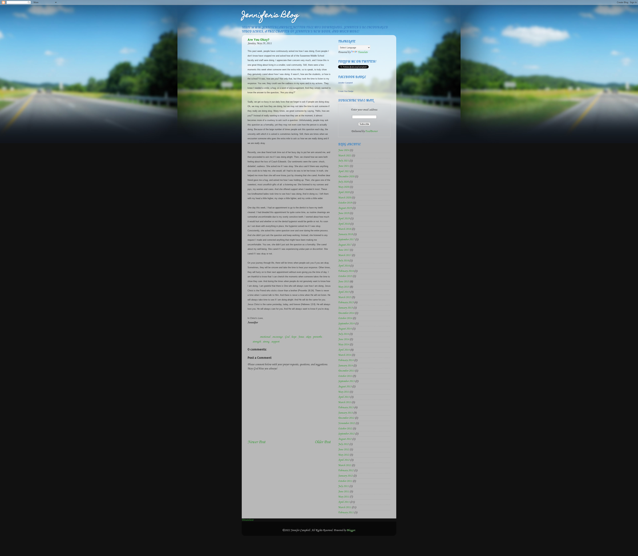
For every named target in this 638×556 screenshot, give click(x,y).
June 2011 (343, 491)
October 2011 (345, 481)
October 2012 (345, 428)
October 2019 (345, 202)
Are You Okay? (258, 39)
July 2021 (343, 160)
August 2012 (345, 439)
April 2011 (344, 502)
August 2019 (345, 208)
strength (257, 341)
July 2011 (343, 486)
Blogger (351, 530)
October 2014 (345, 318)
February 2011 (346, 512)
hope (294, 336)
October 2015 (345, 276)
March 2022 (344, 155)
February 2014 (346, 360)
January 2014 (345, 365)
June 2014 (343, 339)
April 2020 (344, 192)
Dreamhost (247, 520)
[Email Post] (256, 336)
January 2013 (345, 412)
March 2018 (344, 229)
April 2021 (344, 171)
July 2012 (343, 444)
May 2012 (343, 454)
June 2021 (343, 166)
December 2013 (346, 370)
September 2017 (346, 239)
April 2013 (344, 397)
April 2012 (344, 460)
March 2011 (344, 507)
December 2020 (346, 176)
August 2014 (345, 328)
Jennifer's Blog (270, 15)
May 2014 (343, 344)
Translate (363, 52)
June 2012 (343, 449)
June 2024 (343, 150)
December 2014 (346, 313)
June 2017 (343, 250)
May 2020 (343, 187)
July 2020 (343, 181)
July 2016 (343, 260)
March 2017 (344, 255)
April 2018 (344, 223)
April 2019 (344, 218)
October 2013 (345, 376)
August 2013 (345, 386)
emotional (265, 336)
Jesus (301, 336)
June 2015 (343, 281)
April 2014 (344, 349)
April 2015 (344, 292)
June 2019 (343, 213)
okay (309, 336)
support (275, 341)
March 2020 (344, 197)
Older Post (323, 442)
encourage (277, 336)
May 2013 (343, 391)
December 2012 (346, 418)
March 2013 (344, 402)
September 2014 (346, 323)
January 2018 (345, 234)
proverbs (317, 336)
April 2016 (344, 265)
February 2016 (346, 271)
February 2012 (346, 470)
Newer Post (256, 442)
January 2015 (345, 307)
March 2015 (344, 297)
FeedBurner (371, 131)
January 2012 (345, 475)
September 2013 (346, 381)
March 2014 (344, 355)
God (287, 336)
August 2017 (345, 244)
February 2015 (346, 302)
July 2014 (343, 334)
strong (266, 341)
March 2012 (344, 465)
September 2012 (346, 433)
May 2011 (343, 496)
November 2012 (346, 423)
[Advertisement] (267, 429)
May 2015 (343, 286)
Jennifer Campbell (345, 83)
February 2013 (346, 407)
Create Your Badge (345, 91)
